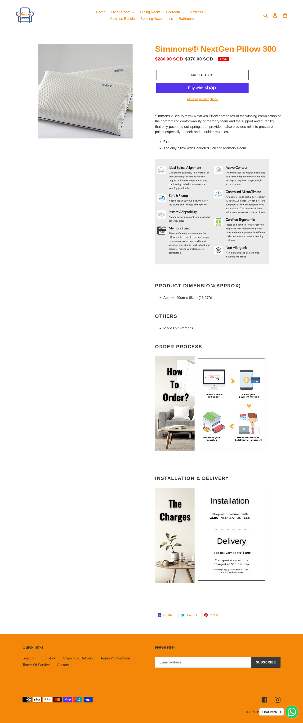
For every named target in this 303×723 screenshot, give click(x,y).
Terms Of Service (36, 665)
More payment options (202, 99)
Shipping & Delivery (78, 658)
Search (28, 658)
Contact (63, 665)
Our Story (48, 658)
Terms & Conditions (115, 658)
